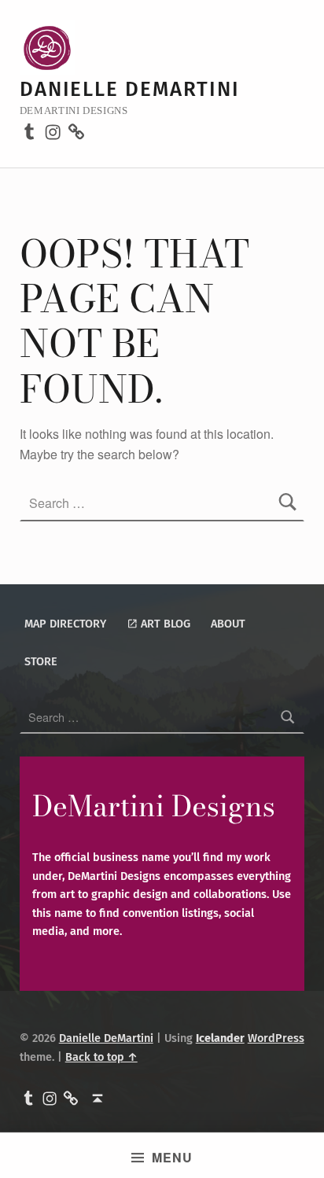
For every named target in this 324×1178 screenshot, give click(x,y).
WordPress (276, 1038)
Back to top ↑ (101, 1057)
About (228, 624)
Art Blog (164, 624)
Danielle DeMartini (130, 89)
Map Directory (65, 624)
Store (40, 661)
